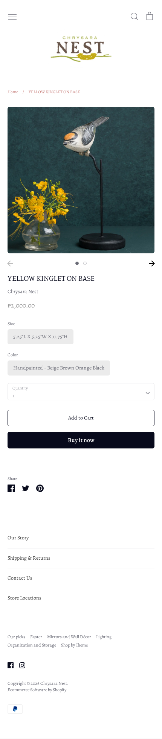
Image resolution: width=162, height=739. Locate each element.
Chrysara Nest (23, 291)
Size (11, 324)
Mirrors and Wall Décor (69, 637)
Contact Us (20, 578)
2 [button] (85, 263)
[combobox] (81, 391)
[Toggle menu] (12, 16)
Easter (36, 637)
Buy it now (81, 440)
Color (13, 355)
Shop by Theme (74, 645)
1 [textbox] (14, 395)
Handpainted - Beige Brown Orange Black (58, 367)
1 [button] (77, 263)
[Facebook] (8, 664)
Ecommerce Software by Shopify (37, 690)
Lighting (104, 637)
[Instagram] (19, 664)
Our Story (18, 537)
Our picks (16, 637)
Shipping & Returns (29, 558)
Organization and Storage (32, 645)
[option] (81, 180)
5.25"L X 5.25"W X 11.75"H (40, 336)
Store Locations (24, 597)
